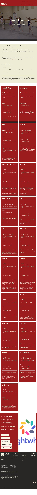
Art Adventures (24, 457)
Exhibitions (25, 4)
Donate (32, 458)
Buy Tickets (33, 453)
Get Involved (34, 4)
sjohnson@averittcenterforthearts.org (10, 59)
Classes (20, 4)
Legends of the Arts (15, 457)
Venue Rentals (24, 455)
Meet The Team (15, 455)
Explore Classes (33, 455)
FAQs (23, 460)
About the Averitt (16, 453)
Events (29, 4)
